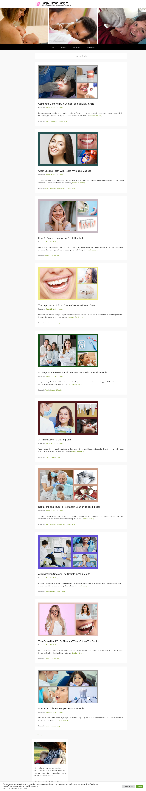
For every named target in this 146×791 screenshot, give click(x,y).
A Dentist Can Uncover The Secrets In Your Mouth (64, 574)
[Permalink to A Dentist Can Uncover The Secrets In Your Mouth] (81, 552)
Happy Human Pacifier (55, 3)
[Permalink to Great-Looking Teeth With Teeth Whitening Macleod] (81, 149)
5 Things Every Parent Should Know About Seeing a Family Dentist (73, 372)
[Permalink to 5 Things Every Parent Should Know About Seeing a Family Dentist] (81, 350)
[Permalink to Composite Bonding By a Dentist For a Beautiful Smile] (81, 82)
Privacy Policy (90, 47)
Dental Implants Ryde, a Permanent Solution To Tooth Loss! (69, 507)
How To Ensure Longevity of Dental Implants (61, 238)
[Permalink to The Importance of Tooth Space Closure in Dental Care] (81, 283)
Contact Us (76, 47)
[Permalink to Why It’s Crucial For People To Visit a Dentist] (81, 686)
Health (47, 121)
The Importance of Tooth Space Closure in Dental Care (66, 305)
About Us (64, 47)
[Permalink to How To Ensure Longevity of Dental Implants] (81, 216)
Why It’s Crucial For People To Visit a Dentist (61, 708)
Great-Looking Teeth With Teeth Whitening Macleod (64, 171)
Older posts (40, 735)
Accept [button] (140, 786)
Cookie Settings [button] (128, 786)
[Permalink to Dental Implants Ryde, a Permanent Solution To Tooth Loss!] (81, 485)
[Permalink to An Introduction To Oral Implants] (81, 418)
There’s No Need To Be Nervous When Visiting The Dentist (68, 641)
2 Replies (59, 390)
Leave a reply (62, 121)
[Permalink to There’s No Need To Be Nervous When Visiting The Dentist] (81, 619)
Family (47, 390)
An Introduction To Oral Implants (54, 439)
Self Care (53, 121)
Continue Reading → (96, 116)
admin (61, 107)
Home (53, 47)
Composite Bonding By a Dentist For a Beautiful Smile (66, 103)
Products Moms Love (57, 188)
